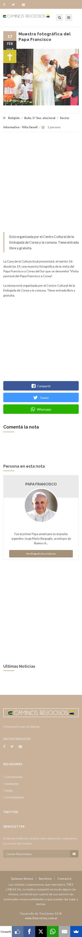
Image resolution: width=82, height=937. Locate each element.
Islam (8, 790)
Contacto (64, 878)
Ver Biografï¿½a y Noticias (41, 553)
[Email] (64, 931)
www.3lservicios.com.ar (41, 918)
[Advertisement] (41, 184)
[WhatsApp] (53, 931)
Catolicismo (13, 777)
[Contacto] (23, 4)
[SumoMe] (76, 931)
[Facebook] (6, 4)
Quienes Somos (22, 878)
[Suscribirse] (74, 853)
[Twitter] (15, 4)
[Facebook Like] (18, 931)
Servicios (45, 878)
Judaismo (11, 783)
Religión (14, 118)
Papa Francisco (41, 484)
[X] (41, 931)
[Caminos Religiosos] (32, 17)
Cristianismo (14, 797)
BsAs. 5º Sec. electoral (39, 118)
